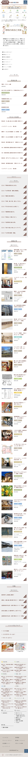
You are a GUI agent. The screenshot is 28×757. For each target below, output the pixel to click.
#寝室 (20, 574)
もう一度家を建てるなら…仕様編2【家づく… (8, 692)
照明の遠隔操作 (6, 57)
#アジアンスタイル (17, 533)
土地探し (18, 378)
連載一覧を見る (14, 245)
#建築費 (15, 394)
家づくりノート (19, 713)
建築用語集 (18, 719)
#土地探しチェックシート (18, 562)
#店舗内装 (21, 505)
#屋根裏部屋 (19, 422)
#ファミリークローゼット (18, 573)
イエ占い (17, 722)
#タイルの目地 (16, 534)
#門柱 (23, 477)
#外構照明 (17, 477)
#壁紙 (18, 338)
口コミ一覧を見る (14, 181)
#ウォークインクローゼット (18, 297)
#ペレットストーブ (17, 547)
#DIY (14, 505)
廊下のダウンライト (7, 64)
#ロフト (15, 422)
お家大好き (5, 713)
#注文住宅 (18, 394)
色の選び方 (5, 69)
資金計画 (18, 392)
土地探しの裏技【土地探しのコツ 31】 (21, 671)
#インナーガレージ (17, 572)
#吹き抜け (19, 269)
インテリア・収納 (18, 281)
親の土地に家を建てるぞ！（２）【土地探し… (21, 665)
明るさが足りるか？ (7, 52)
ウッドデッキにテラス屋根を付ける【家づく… (8, 671)
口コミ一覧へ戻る (14, 74)
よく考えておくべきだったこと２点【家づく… (21, 689)
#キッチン (17, 505)
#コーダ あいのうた (21, 464)
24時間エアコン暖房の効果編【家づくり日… (21, 683)
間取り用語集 (5, 727)
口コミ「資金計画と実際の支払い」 (8, 665)
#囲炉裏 (15, 519)
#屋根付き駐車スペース (18, 548)
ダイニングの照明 (7, 66)
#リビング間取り (17, 299)
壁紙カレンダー (19, 717)
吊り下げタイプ (6, 62)
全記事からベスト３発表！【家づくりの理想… (21, 692)
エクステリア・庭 (5, 92)
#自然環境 (24, 562)
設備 (5, 109)
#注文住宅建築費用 (17, 395)
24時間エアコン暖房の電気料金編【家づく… (21, 680)
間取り (5, 101)
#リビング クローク (17, 298)
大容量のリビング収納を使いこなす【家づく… (21, 695)
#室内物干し (22, 547)
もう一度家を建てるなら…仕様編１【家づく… (8, 695)
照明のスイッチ (6, 54)
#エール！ (15, 464)
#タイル (21, 533)
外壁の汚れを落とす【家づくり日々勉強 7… (21, 677)
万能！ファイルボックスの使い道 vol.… (8, 704)
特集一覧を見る (14, 590)
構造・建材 (18, 337)
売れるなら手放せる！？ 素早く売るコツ (7, 701)
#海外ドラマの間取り (17, 465)
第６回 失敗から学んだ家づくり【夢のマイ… (8, 683)
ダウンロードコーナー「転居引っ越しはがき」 (21, 715)
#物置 (21, 477)
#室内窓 (15, 270)
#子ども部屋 (23, 269)
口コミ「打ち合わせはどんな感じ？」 (8, 677)
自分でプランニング (7, 59)
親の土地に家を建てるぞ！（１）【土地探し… (21, 668)
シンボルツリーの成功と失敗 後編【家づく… (21, 707)
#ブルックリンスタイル (18, 535)
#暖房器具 (18, 519)
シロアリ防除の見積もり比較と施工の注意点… (21, 704)
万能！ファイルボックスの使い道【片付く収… (8, 707)
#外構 (15, 477)
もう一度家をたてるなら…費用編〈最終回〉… (8, 668)
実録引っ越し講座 (19, 720)
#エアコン (15, 269)
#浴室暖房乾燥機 (17, 549)
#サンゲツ (15, 338)
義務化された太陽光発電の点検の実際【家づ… (21, 701)
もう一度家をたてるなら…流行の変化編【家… (8, 689)
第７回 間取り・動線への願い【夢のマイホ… (8, 680)
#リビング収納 (16, 574)
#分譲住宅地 (16, 561)
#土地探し (20, 561)
